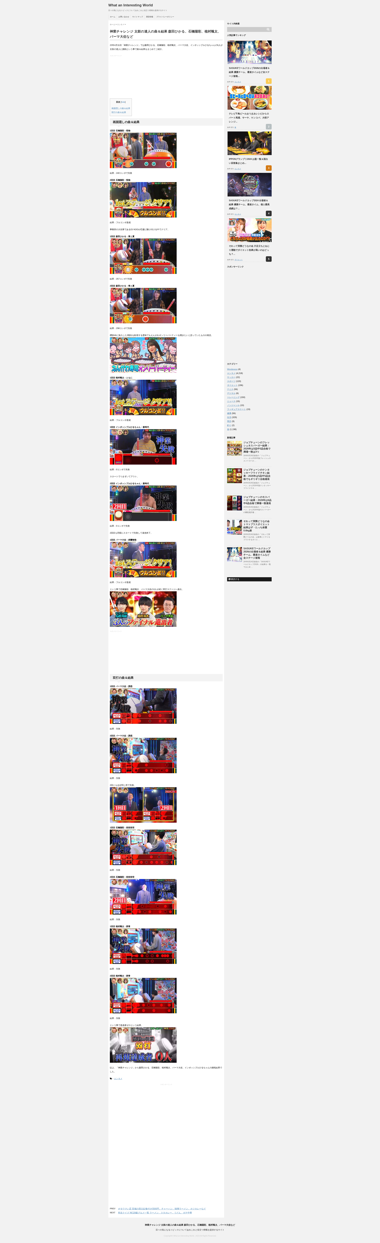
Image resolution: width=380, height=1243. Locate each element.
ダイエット (239, 260)
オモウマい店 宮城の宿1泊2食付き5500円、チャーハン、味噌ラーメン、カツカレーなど (162, 1208)
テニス (230, 389)
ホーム (112, 17)
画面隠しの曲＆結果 (120, 108)
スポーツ (231, 381)
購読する (234, 579)
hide (123, 102)
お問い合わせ (123, 17)
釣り (229, 425)
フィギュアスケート (236, 409)
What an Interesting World (130, 5)
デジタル (231, 393)
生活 (229, 417)
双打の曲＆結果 (118, 112)
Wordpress (232, 369)
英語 (229, 421)
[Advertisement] (167, 77)
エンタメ (118, 1078)
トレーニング (233, 397)
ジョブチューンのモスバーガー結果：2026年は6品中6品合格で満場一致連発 (257, 500)
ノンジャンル (233, 405)
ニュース (231, 401)
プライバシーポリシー (165, 17)
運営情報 (149, 17)
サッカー (231, 377)
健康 (229, 413)
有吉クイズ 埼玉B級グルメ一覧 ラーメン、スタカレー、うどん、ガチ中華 (155, 1212)
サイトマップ (137, 17)
